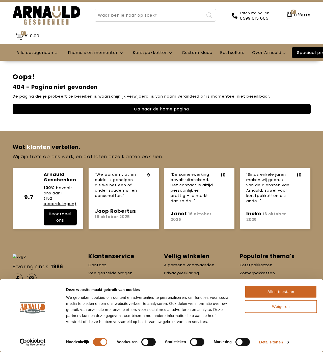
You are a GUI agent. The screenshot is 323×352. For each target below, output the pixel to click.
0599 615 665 (254, 18)
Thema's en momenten (93, 52)
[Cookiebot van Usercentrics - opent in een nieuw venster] (33, 342)
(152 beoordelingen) (60, 201)
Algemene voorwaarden (189, 265)
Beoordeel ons (60, 217)
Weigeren (281, 306)
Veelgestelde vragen (110, 273)
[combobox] (149, 15)
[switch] (148, 342)
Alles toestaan (280, 291)
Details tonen (271, 342)
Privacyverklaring (181, 273)
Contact (97, 265)
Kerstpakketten (256, 265)
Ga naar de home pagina (161, 109)
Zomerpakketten (257, 273)
